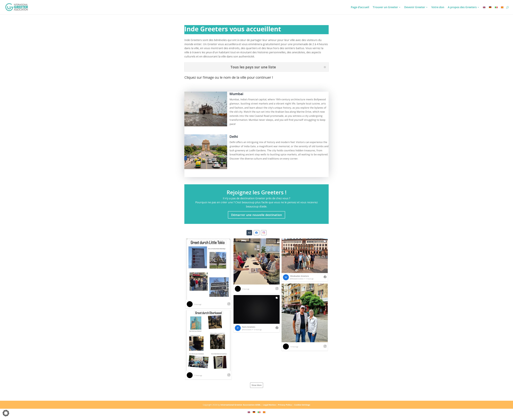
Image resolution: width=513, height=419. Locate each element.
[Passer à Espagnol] (502, 10)
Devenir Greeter (414, 7)
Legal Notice (269, 404)
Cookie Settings (302, 404)
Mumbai (236, 93)
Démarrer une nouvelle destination (256, 215)
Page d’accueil (360, 7)
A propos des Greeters (462, 7)
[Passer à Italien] (496, 10)
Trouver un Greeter (385, 7)
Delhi (234, 136)
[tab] (249, 232)
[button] (208, 273)
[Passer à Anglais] (484, 10)
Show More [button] (257, 385)
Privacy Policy (285, 404)
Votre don (437, 7)
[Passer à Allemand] (490, 10)
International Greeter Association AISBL (240, 404)
